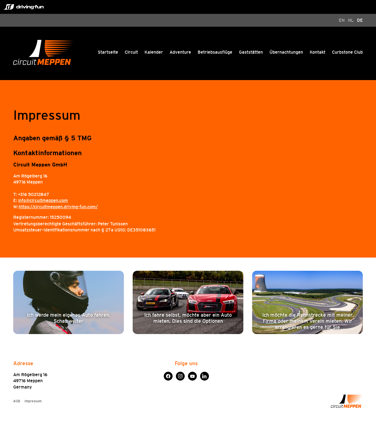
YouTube (192, 374)
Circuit (131, 52)
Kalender (154, 52)
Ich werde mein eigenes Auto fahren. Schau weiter (68, 318)
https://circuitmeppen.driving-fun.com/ (58, 206)
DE (360, 20)
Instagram (180, 374)
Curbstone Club (347, 52)
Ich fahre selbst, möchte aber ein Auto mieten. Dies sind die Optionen (188, 318)
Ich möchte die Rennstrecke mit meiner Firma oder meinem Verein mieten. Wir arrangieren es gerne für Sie (307, 321)
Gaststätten (251, 52)
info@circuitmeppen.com (43, 200)
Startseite (108, 52)
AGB (16, 401)
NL (351, 20)
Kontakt (317, 52)
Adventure (180, 52)
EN (342, 20)
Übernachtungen (286, 52)
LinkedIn (204, 374)
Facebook (168, 374)
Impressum (33, 401)
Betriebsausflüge (215, 52)
